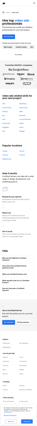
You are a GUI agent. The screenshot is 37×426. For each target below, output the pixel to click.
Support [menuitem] (5, 357)
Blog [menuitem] (4, 369)
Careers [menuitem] (5, 389)
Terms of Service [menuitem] (8, 401)
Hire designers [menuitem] (23, 343)
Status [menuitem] (21, 374)
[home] (3, 3)
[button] (18, 259)
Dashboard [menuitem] (6, 343)
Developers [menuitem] (23, 365)
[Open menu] (34, 3)
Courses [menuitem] (5, 365)
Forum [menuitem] (21, 357)
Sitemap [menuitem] (22, 385)
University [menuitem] (6, 361)
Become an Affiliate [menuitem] (25, 389)
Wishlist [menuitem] (21, 369)
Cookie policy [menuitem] (23, 401)
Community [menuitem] (23, 361)
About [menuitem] (5, 385)
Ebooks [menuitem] (5, 374)
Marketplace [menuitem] (7, 347)
